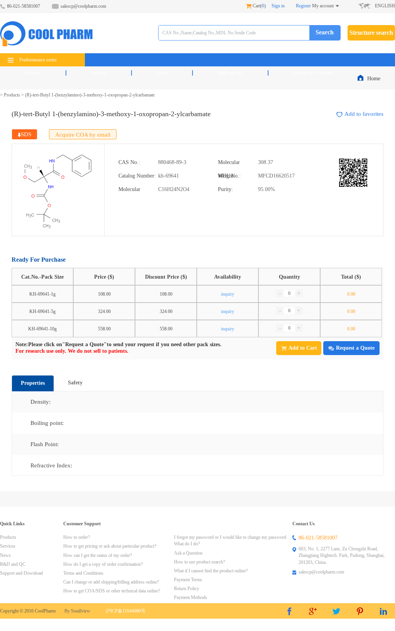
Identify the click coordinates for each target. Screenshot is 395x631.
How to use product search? (199, 562)
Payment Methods (190, 597)
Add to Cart (303, 348)
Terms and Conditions (83, 573)
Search (325, 32)
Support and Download (21, 573)
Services (98, 73)
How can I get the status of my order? (97, 555)
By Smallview (77, 611)
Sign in (278, 5)
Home (374, 78)
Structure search (371, 32)
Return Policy (186, 588)
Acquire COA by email (82, 135)
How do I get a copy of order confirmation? (103, 564)
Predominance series (38, 60)
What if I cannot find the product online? (211, 570)
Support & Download (313, 73)
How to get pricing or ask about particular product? (109, 546)
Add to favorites (363, 114)
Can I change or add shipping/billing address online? (111, 582)
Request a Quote (355, 348)
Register (303, 5)
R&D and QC (230, 73)
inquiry (227, 294)
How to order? (76, 537)
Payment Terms (188, 579)
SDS (26, 134)
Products (33, 73)
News (162, 73)
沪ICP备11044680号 (125, 611)
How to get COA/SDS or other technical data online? (111, 591)
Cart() (259, 5)
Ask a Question (188, 553)
